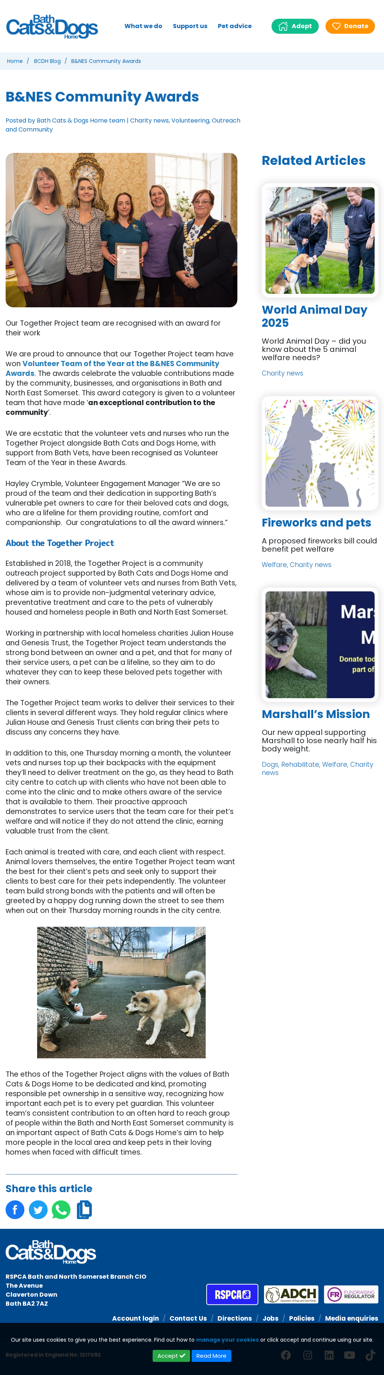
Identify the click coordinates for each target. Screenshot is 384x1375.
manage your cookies (227, 1340)
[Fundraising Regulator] (348, 1294)
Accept (169, 1356)
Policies (302, 1318)
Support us (190, 26)
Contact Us (188, 1318)
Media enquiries (351, 1318)
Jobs (270, 1318)
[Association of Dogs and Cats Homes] (288, 1294)
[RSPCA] (232, 1294)
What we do (143, 26)
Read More (211, 1356)
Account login (135, 1318)
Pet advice (235, 26)
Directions (235, 1318)
